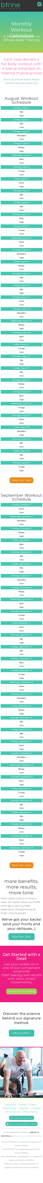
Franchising (9, 1108)
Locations (10, 1104)
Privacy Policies (30, 1112)
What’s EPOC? (22, 1033)
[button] (38, 4)
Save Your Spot (21, 936)
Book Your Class (21, 480)
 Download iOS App (21, 1118)
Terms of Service (12, 1112)
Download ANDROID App (22, 1124)
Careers (23, 1108)
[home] (10, 5)
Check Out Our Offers (21, 991)
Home (22, 1104)
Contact (36, 1108)
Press (32, 1104)
